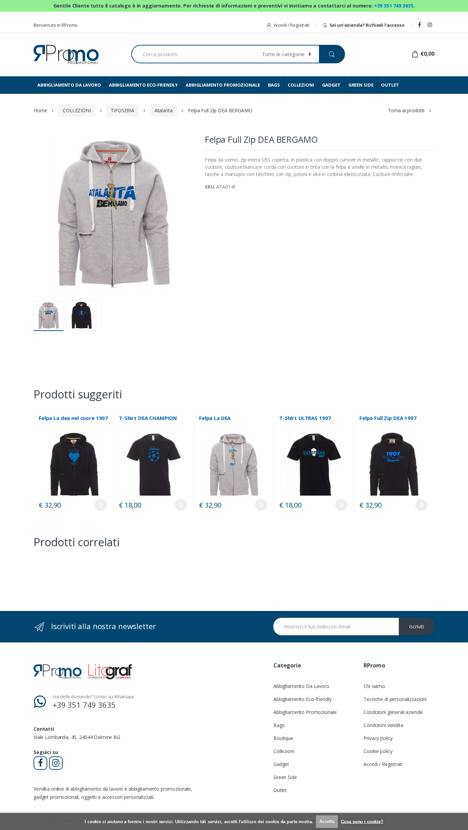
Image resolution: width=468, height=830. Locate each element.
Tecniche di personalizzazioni (395, 699)
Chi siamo (374, 686)
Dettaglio (101, 505)
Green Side (285, 777)
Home (40, 110)
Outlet (280, 790)
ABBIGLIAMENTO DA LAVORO (69, 85)
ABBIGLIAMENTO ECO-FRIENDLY (143, 85)
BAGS (274, 85)
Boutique (283, 738)
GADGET (331, 85)
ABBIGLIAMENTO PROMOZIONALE (223, 85)
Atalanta (164, 110)
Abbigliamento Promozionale (304, 712)
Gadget (281, 764)
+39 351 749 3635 (394, 5)
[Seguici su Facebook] (420, 25)
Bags (278, 725)
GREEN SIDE (360, 85)
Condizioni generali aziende (393, 712)
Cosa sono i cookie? (362, 821)
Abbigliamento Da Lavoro (301, 686)
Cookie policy (378, 751)
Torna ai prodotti (406, 110)
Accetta (326, 821)
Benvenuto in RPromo (56, 25)
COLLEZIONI (301, 85)
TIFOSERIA (122, 110)
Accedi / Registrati (291, 25)
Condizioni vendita (383, 725)
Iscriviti (416, 626)
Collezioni (283, 751)
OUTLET (390, 85)
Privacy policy (378, 738)
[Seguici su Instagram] (431, 25)
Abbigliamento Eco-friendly (302, 699)
